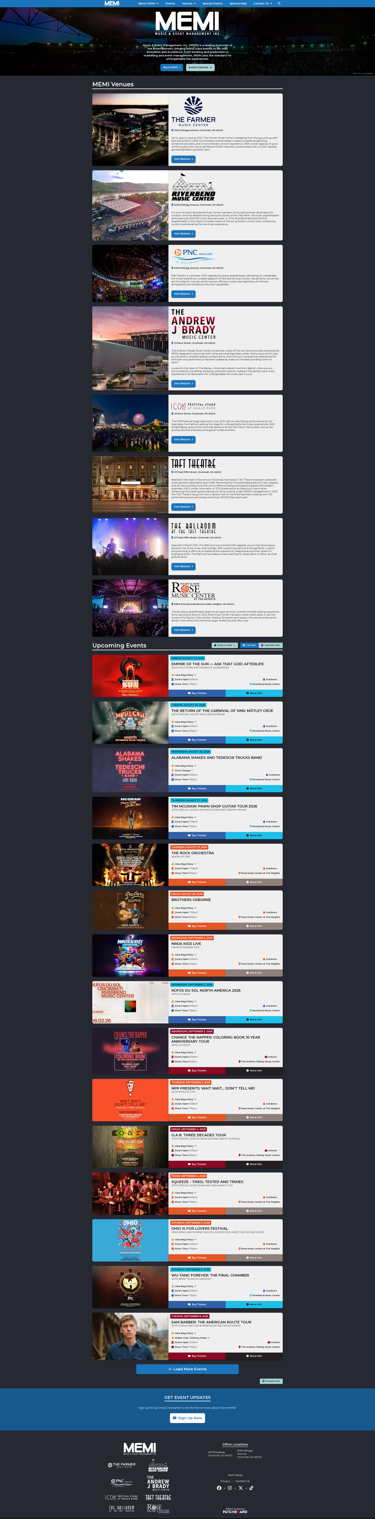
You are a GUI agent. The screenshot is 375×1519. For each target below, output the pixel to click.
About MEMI (170, 67)
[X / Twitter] (241, 1488)
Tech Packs (235, 1475)
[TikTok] (251, 1488)
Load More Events (190, 1369)
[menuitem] (148, 3)
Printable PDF (272, 1381)
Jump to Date (224, 645)
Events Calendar (199, 67)
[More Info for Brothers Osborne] (187, 910)
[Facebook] (220, 1488)
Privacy (225, 1481)
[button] (224, 675)
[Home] (112, 5)
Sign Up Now (189, 1418)
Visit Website (182, 159)
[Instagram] (230, 1488)
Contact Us (242, 1481)
